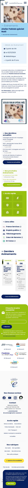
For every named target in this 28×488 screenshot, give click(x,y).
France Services (13, 227)
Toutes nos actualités (13, 162)
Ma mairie (8, 448)
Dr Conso (10, 241)
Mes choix (11, 483)
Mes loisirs (7, 451)
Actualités (12, 436)
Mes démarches (16, 451)
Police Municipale (9, 427)
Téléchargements (13, 234)
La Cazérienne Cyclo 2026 (10, 176)
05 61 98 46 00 (13, 411)
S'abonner (7, 327)
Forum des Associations (9, 180)
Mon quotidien (16, 448)
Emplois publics (13, 230)
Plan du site (6, 467)
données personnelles (9, 336)
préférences (20, 480)
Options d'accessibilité (15, 460)
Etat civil (18, 427)
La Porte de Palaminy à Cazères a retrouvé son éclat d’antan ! (12, 156)
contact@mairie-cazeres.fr (13, 413)
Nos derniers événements (10, 34)
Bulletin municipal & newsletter (12, 433)
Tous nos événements (13, 185)
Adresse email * (3, 321)
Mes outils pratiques (12, 454)
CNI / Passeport (12, 430)
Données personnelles (18, 467)
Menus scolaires (8, 424)
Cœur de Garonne (13, 237)
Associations (17, 424)
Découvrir (8, 349)
